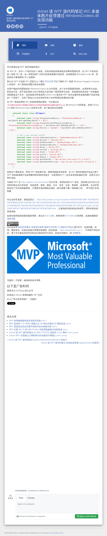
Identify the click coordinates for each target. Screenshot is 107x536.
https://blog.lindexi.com (70, 230)
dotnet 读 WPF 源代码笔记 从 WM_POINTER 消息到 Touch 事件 (38, 332)
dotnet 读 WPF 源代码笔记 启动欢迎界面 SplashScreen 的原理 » (70, 343)
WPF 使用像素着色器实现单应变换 (25, 320)
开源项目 (26, 54)
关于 (52, 54)
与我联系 (76, 233)
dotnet (75, 333)
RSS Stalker (69, 216)
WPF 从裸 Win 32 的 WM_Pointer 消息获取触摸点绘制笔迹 (35, 329)
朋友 (80, 45)
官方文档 (49, 81)
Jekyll (40, 533)
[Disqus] (53, 379)
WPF (45, 27)
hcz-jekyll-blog (53, 533)
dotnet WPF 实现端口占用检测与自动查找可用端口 (32, 335)
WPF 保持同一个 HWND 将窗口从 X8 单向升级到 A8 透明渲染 (37, 323)
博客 (24, 45)
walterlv (61, 533)
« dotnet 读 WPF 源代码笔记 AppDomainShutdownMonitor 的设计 (37, 340)
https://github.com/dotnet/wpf (35, 182)
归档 (52, 45)
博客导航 (11, 219)
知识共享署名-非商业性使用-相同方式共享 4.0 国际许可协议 (45, 227)
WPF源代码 (53, 27)
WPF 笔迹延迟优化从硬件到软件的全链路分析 (30, 326)
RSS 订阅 (82, 54)
